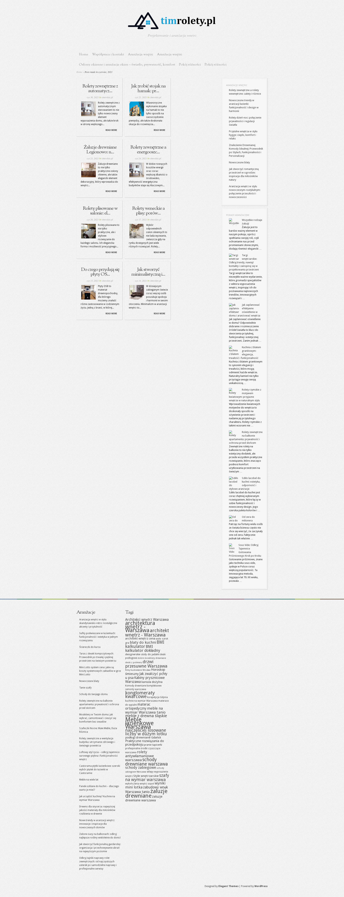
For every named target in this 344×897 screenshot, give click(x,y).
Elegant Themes (228, 886)
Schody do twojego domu (93, 694)
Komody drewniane (135, 685)
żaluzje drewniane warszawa (143, 798)
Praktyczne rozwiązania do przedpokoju (144, 742)
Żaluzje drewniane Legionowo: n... (100, 150)
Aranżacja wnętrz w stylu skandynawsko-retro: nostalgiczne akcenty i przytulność (98, 623)
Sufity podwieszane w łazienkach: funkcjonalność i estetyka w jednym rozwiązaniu (98, 637)
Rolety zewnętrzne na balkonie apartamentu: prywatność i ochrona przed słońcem (99, 704)
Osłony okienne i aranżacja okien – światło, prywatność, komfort (127, 64)
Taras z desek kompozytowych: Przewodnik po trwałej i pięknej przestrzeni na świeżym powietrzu (97, 657)
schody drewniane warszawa (146, 762)
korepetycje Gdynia (157, 697)
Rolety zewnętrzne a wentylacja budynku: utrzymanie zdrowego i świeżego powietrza (97, 742)
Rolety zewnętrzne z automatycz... (100, 88)
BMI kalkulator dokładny (142, 648)
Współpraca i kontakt (108, 54)
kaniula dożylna (151, 682)
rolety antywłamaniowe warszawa (139, 756)
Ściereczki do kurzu (90, 647)
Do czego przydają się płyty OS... (100, 272)
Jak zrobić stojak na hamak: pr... (148, 88)
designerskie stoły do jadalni (142, 654)
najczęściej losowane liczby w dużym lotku (146, 732)
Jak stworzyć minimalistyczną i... (148, 272)
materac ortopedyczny (137, 706)
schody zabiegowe (140, 767)
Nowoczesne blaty (239, 162)
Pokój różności (190, 64)
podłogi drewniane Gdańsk (143, 737)
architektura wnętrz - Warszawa (140, 627)
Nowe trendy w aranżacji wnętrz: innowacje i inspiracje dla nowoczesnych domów (97, 824)
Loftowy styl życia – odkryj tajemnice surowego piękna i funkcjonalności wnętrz (99, 756)
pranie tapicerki (153, 744)
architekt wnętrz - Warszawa (147, 633)
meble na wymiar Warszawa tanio (145, 710)
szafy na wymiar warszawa (147, 777)
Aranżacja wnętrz (140, 54)
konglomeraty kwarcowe (140, 694)
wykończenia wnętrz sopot (139, 783)
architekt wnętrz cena (140, 638)
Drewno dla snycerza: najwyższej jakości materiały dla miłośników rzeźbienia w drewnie (97, 810)
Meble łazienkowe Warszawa (139, 723)
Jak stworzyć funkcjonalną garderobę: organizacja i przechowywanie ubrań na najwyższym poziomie (100, 848)
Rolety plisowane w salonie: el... (100, 211)
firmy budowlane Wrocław (137, 670)
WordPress (261, 886)
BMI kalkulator (144, 644)
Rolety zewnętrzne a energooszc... (148, 150)
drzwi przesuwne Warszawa (146, 664)
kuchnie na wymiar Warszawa (141, 700)
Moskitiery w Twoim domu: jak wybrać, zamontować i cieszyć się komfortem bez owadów (97, 718)
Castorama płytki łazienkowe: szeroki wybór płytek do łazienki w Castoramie (99, 770)
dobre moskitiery (146, 658)
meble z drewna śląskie (146, 716)
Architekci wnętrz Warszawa (147, 620)
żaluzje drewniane (146, 793)
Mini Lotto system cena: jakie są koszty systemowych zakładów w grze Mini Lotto (100, 671)
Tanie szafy (85, 687)
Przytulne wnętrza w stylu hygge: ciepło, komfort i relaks (243, 135)
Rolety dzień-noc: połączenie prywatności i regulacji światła (245, 121)
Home (83, 54)
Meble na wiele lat (88, 779)
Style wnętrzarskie (146, 776)
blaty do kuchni (143, 642)
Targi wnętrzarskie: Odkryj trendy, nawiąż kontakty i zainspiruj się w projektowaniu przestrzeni (244, 262)
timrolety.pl (107, 97)
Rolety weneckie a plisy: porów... (148, 211)
